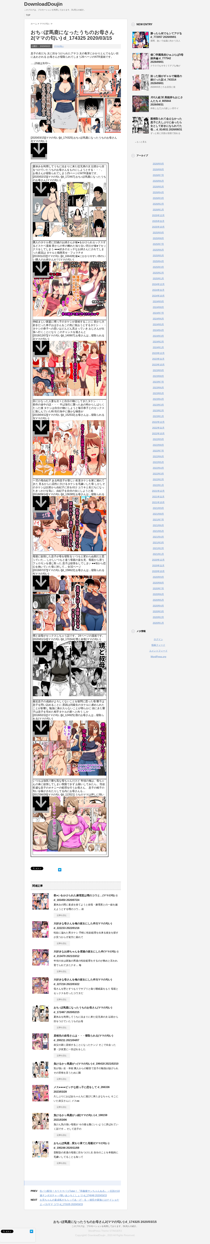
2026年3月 (158, 198)
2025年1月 (158, 278)
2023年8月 (158, 376)
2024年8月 (158, 307)
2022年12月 (158, 422)
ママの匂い (59, 46)
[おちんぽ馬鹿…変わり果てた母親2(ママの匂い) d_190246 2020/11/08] (40, 1156)
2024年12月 (158, 284)
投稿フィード (158, 645)
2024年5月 (158, 324)
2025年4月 (158, 261)
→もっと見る (141, 142)
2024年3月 (158, 336)
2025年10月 (158, 227)
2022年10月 (158, 433)
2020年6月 (158, 594)
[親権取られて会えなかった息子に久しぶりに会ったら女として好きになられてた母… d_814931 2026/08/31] (140, 132)
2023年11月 (158, 359)
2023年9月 (158, 370)
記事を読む (62, 915)
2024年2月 (158, 341)
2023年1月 (158, 416)
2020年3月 (158, 611)
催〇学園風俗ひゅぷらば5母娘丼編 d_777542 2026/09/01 (166, 58)
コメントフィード (158, 650)
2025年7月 (158, 244)
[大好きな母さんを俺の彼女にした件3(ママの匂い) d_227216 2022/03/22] (40, 992)
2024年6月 (158, 318)
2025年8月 (158, 238)
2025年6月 (158, 249)
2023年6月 (158, 387)
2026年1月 (158, 209)
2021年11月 (158, 496)
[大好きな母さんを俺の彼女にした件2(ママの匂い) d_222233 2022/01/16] (40, 936)
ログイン (158, 639)
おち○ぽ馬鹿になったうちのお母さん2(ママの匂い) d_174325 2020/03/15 (105, 1221)
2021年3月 (158, 542)
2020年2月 (158, 617)
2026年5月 (158, 186)
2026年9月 (158, 163)
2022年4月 (158, 468)
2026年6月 (158, 181)
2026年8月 (158, 169)
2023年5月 (158, 393)
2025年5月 (158, 255)
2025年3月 (158, 267)
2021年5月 (158, 531)
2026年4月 (158, 192)
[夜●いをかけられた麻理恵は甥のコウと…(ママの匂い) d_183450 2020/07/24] (40, 908)
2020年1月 (158, 623)
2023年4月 (158, 399)
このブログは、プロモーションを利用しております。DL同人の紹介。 (105, 1226)
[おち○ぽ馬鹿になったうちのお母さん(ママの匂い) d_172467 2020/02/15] (40, 1020)
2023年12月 (158, 353)
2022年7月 (158, 450)
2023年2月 (158, 410)
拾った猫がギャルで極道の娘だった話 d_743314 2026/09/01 (166, 80)
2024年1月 (158, 347)
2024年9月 (158, 301)
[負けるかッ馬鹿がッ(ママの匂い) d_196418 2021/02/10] (40, 1076)
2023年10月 (158, 364)
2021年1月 (158, 554)
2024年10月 (158, 295)
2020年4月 (158, 605)
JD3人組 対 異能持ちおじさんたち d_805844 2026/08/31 (166, 101)
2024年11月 (158, 290)
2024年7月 (158, 313)
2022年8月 (158, 445)
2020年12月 (158, 559)
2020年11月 (158, 565)
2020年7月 (158, 588)
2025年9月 (158, 232)
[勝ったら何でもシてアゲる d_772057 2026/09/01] (140, 46)
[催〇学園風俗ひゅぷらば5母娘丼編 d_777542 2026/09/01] (140, 68)
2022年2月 (158, 479)
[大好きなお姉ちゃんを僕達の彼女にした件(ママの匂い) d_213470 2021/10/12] (40, 964)
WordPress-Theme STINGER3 (105, 1230)
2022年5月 (158, 462)
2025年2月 (158, 272)
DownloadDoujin (43, 4)
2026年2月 (158, 204)
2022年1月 (158, 485)
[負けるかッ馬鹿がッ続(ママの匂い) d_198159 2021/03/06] (40, 1128)
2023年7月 (158, 381)
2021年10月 (158, 502)
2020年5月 (158, 600)
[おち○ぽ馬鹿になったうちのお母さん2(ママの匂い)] (76, 153)
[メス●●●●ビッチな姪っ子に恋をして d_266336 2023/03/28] (40, 1100)
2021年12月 (158, 491)
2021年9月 (158, 508)
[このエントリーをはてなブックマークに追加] (59, 869)
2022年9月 (158, 439)
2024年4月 (158, 330)
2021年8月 (158, 514)
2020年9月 (158, 577)
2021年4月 (158, 536)
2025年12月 (158, 215)
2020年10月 (158, 571)
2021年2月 (158, 548)
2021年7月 (158, 519)
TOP (28, 15)
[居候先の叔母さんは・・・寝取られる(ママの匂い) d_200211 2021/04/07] (40, 1048)
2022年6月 (158, 456)
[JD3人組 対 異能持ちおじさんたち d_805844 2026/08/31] (140, 110)
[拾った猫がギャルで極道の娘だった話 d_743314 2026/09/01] (140, 89)
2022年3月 (158, 473)
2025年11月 (158, 221)
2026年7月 (158, 175)
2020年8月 (158, 582)
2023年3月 (158, 404)
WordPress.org (158, 656)
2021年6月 (158, 525)
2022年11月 (158, 427)
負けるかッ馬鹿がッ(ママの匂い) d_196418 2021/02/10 (86, 1063)
